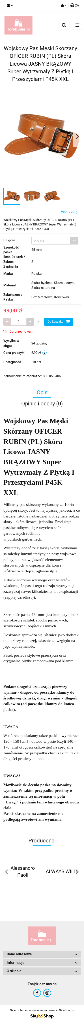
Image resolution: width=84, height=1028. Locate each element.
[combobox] (54, 241)
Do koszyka (55, 321)
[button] (74, 5)
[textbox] (51, 240)
